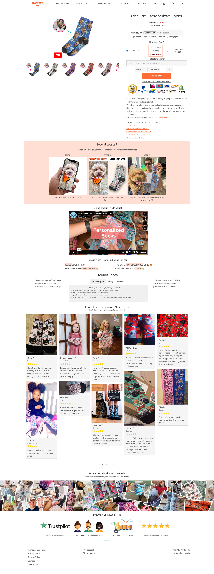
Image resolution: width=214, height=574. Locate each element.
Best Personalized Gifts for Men (137, 128)
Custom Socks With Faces (135, 135)
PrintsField (185, 550)
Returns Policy (34, 557)
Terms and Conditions (37, 550)
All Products (130, 125)
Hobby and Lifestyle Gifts (135, 138)
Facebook (90, 550)
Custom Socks (62, 3)
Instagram (90, 553)
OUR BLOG (33, 564)
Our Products (104, 3)
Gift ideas (124, 3)
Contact (31, 561)
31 (113, 464)
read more (163, 117)
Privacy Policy (34, 553)
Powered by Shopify (181, 553)
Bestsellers (82, 3)
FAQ (154, 3)
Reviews (142, 3)
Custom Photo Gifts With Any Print (138, 132)
